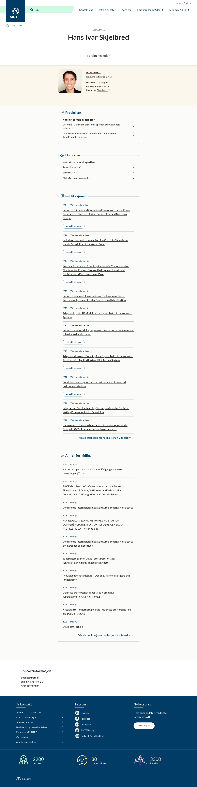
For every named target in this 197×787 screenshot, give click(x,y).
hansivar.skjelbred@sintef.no (99, 76)
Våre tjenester (107, 9)
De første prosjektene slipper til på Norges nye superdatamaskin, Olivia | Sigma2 (88, 594)
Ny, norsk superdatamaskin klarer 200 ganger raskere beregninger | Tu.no (92, 471)
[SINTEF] (15, 11)
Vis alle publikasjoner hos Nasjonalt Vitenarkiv (104, 437)
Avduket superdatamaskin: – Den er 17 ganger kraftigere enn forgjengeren (96, 577)
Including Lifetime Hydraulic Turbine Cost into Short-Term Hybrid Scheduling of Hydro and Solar (95, 242)
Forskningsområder (148, 9)
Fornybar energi (102, 86)
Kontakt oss (86, 9)
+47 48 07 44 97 (93, 72)
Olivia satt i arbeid (73, 626)
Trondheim (102, 90)
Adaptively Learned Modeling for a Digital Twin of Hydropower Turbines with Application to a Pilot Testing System (98, 358)
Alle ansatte (16, 25)
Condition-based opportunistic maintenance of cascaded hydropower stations (94, 384)
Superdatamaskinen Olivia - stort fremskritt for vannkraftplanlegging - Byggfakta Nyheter (89, 560)
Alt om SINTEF (177, 9)
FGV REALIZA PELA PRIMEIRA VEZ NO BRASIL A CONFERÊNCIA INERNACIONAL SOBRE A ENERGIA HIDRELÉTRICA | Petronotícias (93, 524)
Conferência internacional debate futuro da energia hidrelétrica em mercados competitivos (98, 543)
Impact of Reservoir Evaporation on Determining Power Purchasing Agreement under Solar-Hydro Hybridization (94, 298)
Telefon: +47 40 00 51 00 (28, 712)
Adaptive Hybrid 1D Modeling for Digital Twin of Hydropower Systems (97, 315)
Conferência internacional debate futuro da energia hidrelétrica (98, 507)
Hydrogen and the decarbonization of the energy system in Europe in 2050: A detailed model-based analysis (95, 427)
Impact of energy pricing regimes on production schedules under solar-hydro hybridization (98, 332)
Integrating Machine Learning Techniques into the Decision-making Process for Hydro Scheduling (96, 410)
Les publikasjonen (73, 226)
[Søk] (31, 9)
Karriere (126, 9)
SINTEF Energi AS (100, 82)
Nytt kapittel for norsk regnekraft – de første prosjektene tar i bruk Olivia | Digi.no (97, 611)
